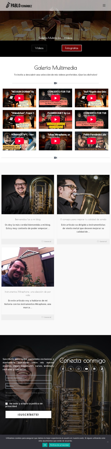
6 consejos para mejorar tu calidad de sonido (83, 219)
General (47, 241)
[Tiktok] (102, 369)
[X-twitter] (71, 369)
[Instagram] (78, 369)
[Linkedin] (94, 369)
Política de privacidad (59, 445)
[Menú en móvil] (104, 5)
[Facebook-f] (63, 369)
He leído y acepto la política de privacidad (24, 405)
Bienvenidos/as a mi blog (27, 219)
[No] (107, 441)
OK (45, 445)
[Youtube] (86, 369)
